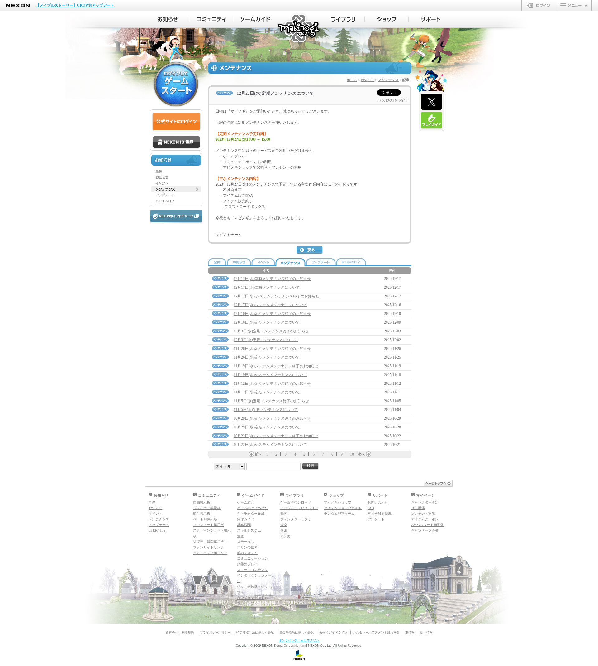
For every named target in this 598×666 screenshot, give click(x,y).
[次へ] (368, 454)
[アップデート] (176, 195)
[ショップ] (387, 19)
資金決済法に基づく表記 (296, 632)
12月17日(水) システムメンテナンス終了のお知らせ (276, 296)
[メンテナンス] (176, 189)
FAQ (371, 508)
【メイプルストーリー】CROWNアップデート (75, 5)
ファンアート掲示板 (208, 525)
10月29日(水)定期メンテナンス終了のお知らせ (272, 418)
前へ (258, 454)
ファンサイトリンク (208, 547)
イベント (155, 513)
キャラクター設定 (425, 502)
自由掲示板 (201, 502)
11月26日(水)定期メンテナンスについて (267, 357)
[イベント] (176, 183)
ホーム (352, 80)
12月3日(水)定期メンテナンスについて (266, 340)
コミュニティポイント (210, 553)
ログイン (539, 5)
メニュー (574, 5)
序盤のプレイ (247, 564)
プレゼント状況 (423, 513)
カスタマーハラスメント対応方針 (376, 632)
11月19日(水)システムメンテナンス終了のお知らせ (276, 366)
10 (352, 454)
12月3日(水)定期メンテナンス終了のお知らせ (271, 331)
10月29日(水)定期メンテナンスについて (267, 427)
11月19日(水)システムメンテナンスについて (270, 375)
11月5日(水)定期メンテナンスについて (266, 410)
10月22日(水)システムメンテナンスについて (270, 444)
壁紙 (283, 530)
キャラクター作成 (250, 513)
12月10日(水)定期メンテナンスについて (267, 322)
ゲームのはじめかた (252, 508)
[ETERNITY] (176, 201)
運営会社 (172, 632)
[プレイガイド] (431, 120)
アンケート (376, 519)
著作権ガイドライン (333, 632)
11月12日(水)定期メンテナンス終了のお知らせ (272, 383)
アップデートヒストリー (299, 508)
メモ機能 (418, 508)
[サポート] (431, 19)
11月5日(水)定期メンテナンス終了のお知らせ (271, 401)
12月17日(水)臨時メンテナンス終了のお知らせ (272, 279)
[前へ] (251, 454)
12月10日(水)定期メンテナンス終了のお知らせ (272, 313)
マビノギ (299, 28)
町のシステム (247, 553)
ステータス (245, 541)
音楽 (283, 525)
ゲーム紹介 (245, 502)
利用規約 (188, 632)
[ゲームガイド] (255, 19)
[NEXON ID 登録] (176, 142)
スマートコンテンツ (252, 570)
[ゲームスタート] (176, 84)
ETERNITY (157, 530)
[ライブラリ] (343, 19)
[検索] (310, 466)
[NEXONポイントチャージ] (176, 217)
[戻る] (310, 250)
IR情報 (410, 632)
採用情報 (426, 632)
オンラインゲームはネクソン (299, 640)
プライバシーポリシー (215, 632)
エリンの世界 (247, 547)
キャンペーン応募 (425, 530)
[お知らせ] (167, 19)
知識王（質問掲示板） (210, 541)
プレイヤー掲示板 (207, 508)
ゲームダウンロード (295, 502)
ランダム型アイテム (339, 513)
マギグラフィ (247, 603)
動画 (283, 513)
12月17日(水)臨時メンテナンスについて (267, 287)
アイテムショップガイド (343, 508)
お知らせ (367, 80)
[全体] (176, 171)
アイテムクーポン (425, 519)
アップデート (159, 525)
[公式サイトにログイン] (176, 122)
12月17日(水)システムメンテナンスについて (270, 305)
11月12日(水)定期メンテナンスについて (267, 392)
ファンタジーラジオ (295, 519)
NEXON (18, 5)
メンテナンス (388, 80)
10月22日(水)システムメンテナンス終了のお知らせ (276, 436)
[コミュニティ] (211, 19)
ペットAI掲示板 (205, 519)
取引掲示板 (201, 513)
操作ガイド (245, 519)
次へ (361, 454)
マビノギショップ (337, 502)
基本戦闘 (244, 525)
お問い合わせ (378, 502)
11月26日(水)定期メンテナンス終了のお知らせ (272, 348)
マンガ (285, 536)
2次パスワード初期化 (427, 525)
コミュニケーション (252, 558)
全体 (152, 502)
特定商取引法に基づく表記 (255, 632)
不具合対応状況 (380, 513)
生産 (240, 536)
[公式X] (431, 102)
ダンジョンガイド (250, 598)
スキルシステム (249, 530)
